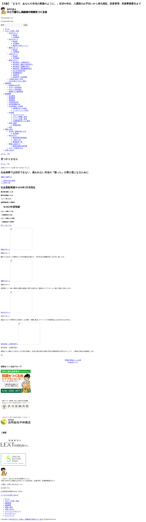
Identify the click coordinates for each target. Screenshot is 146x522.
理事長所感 (17, 125)
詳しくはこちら (6, 225)
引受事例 (16, 37)
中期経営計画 (13, 102)
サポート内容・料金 (12, 31)
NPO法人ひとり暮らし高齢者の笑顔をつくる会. (26, 519)
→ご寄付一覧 (5, 183)
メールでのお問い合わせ (9, 495)
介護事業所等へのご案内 (21, 121)
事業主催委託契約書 (20, 146)
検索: (2, 25)
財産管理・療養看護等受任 (22, 68)
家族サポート (13, 60)
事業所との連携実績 (16, 91)
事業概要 (12, 98)
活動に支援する (6, 177)
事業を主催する (14, 144)
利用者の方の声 (14, 85)
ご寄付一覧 (17, 140)
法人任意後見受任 (19, 71)
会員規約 (16, 133)
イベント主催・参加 (20, 119)
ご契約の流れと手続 (16, 79)
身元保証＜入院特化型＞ (21, 62)
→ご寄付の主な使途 (8, 180)
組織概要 (8, 94)
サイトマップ (9, 515)
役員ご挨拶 (13, 123)
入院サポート (13, 54)
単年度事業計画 (14, 104)
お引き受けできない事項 (17, 81)
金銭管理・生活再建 (20, 77)
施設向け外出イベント (21, 45)
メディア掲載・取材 (20, 117)
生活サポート (13, 33)
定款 (10, 127)
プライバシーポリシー (13, 511)
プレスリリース (18, 114)
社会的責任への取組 (16, 106)
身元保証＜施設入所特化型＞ (23, 64)
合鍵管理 (16, 75)
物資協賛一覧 (17, 142)
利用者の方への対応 (20, 108)
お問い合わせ (9, 150)
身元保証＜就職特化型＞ (21, 66)
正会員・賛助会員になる (17, 131)
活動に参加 (9, 129)
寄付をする (13, 135)
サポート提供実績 (15, 89)
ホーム (7, 29)
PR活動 (11, 112)
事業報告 (12, 100)
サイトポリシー (10, 513)
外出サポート (13, 39)
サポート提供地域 (15, 87)
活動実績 (8, 83)
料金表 (15, 35)
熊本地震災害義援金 (20, 137)
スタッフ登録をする (16, 148)
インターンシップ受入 (21, 110)
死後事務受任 (17, 73)
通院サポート (13, 48)
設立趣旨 (12, 96)
